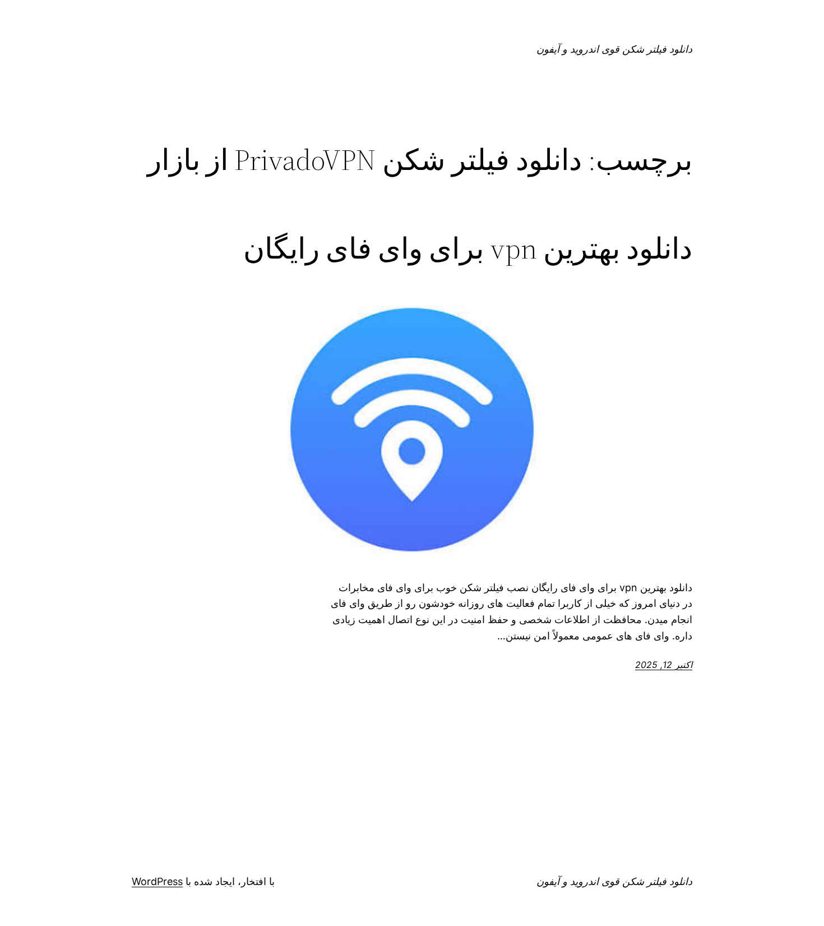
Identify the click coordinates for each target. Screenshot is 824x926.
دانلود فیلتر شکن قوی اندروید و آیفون (614, 49)
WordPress (157, 881)
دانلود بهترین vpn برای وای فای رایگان (467, 248)
